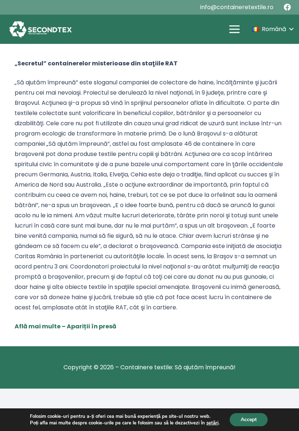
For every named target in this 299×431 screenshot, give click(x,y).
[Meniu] (234, 29)
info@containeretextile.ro (236, 7)
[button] (272, 29)
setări (212, 423)
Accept (249, 419)
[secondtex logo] (40, 29)
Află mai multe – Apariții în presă (65, 326)
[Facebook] (287, 7)
